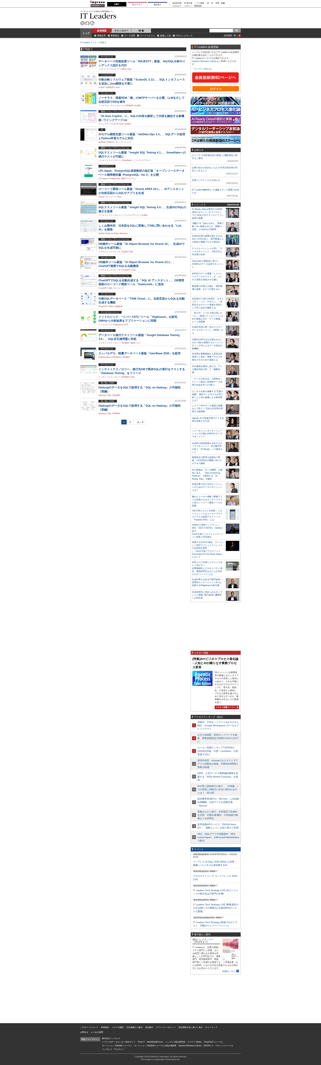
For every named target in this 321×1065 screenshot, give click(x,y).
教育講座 (198, 6)
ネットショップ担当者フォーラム (117, 1045)
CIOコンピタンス (184, 35)
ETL (127, 324)
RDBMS (129, 105)
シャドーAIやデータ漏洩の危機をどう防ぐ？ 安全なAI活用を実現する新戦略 (207, 408)
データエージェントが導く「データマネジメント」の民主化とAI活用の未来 (207, 251)
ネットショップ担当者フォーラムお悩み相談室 (155, 1045)
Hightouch (118, 324)
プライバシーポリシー (166, 1027)
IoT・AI (210, 3)
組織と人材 (165, 35)
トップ (86, 33)
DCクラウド (137, 5)
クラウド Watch (194, 1042)
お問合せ (84, 1032)
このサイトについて (89, 1027)
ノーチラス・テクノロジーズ (111, 105)
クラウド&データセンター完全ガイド (118, 1042)
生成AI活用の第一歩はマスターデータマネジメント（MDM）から (207, 330)
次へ (139, 423)
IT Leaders (98, 16)
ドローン (188, 6)
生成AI (138, 105)
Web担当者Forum (155, 1042)
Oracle (101, 197)
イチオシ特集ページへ (225, 707)
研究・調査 (220, 3)
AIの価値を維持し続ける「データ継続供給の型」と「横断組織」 (207, 369)
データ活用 (129, 35)
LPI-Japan (103, 178)
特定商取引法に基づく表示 (191, 1027)
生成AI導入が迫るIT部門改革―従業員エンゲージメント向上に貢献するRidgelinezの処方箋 (207, 582)
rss (92, 23)
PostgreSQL (114, 178)
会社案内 (149, 1027)
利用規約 (105, 1027)
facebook (87, 23)
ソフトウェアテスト (142, 160)
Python (110, 142)
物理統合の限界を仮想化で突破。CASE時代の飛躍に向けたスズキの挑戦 (207, 460)
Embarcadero (104, 357)
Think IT (141, 1042)
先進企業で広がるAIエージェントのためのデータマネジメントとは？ (207, 487)
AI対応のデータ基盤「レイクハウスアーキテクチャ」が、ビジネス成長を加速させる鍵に (207, 276)
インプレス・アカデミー (113, 1049)
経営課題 (101, 30)
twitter (82, 23)
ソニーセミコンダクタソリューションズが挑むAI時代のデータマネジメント (207, 433)
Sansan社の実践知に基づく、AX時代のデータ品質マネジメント (207, 264)
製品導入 (157, 5)
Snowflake (127, 160)
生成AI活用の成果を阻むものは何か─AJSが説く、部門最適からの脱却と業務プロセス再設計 (208, 239)
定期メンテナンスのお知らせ (206, 180)
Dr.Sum (120, 124)
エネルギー (177, 6)
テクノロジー (122, 30)
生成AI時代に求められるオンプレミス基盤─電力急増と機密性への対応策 (207, 595)
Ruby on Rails (112, 233)
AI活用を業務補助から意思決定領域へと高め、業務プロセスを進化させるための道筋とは (207, 356)
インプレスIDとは (202, 69)
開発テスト (136, 343)
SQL (130, 69)
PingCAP (102, 306)
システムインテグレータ (109, 252)
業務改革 (101, 35)
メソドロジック (105, 324)
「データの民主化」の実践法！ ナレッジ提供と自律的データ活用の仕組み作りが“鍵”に (207, 382)
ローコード (111, 197)
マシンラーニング (123, 142)
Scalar (101, 87)
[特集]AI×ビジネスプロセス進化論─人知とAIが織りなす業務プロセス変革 (215, 663)
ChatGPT (126, 270)
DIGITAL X (208, 1045)
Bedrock (124, 233)
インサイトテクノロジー (109, 160)
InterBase (116, 357)
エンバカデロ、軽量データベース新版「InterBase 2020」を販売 (139, 353)
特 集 (141, 30)
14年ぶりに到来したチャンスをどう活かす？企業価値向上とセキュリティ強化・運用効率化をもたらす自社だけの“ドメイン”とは (207, 568)
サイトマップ (211, 1027)
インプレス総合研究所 (175, 1042)
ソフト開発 (199, 3)
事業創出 (115, 35)
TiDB (110, 306)
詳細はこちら (228, 971)
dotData (102, 142)
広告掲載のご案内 (134, 1027)
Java (117, 87)
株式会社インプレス (111, 1038)
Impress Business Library (204, 61)
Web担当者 (177, 3)
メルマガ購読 (118, 1027)
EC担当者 (188, 3)
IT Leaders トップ (88, 42)
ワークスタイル (147, 35)
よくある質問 (97, 1032)
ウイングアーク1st (106, 124)
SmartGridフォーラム (213, 1042)
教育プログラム (129, 178)
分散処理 (110, 87)
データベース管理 (118, 69)
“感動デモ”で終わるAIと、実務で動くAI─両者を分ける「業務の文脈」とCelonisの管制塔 (208, 226)
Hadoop (102, 395)
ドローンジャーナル (224, 1045)
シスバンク (103, 69)
